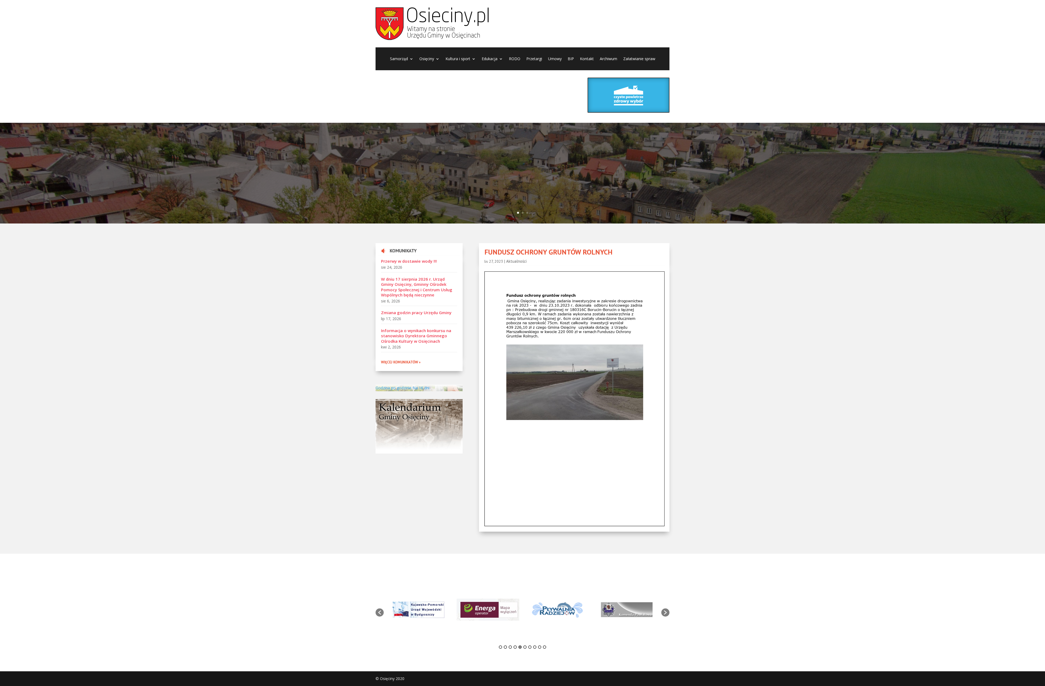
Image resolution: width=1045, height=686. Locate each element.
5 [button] (520, 647)
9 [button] (539, 647)
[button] (380, 612)
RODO (514, 59)
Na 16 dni (421, 387)
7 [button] (529, 647)
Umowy (555, 59)
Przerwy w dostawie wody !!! (409, 261)
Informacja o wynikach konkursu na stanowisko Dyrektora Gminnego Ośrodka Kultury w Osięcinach (416, 336)
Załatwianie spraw (639, 59)
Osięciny (426, 59)
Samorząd (399, 59)
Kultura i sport (457, 59)
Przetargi (534, 59)
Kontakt (587, 59)
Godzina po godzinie (393, 387)
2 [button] (505, 647)
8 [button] (534, 647)
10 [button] (544, 647)
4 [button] (515, 647)
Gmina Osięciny (264, 164)
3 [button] (510, 647)
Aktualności (516, 261)
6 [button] (525, 647)
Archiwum (608, 59)
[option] (418, 610)
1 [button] (500, 647)
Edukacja (489, 59)
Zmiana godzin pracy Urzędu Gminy (416, 312)
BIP (571, 59)
